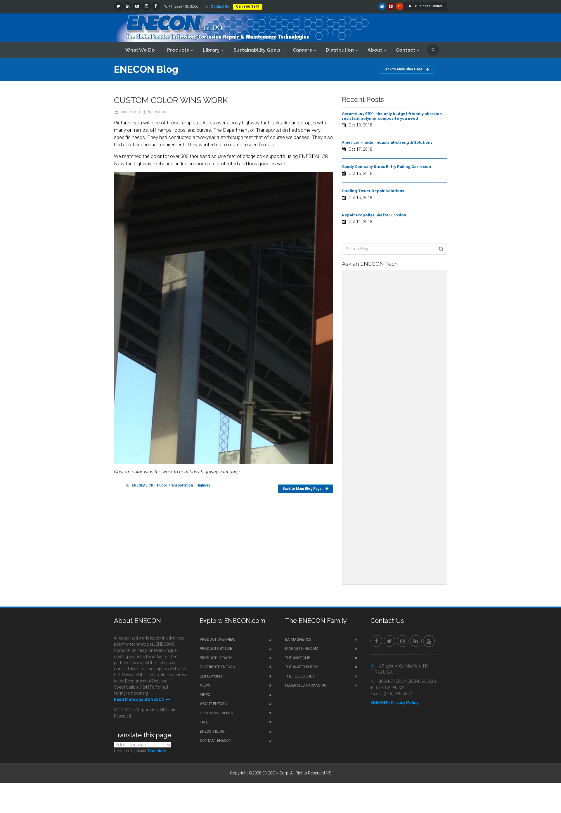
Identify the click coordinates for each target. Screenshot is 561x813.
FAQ (203, 722)
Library (211, 50)
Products (178, 50)
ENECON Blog (212, 731)
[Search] (433, 49)
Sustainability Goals (256, 50)
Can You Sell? (247, 6)
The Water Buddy (301, 667)
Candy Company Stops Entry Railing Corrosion (386, 166)
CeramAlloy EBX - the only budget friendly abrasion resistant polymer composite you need (392, 116)
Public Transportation (174, 485)
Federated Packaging (306, 685)
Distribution (340, 50)
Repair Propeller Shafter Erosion (374, 215)
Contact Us (220, 6)
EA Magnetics (298, 639)
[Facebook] (155, 6)
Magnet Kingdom (301, 648)
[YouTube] (137, 6)
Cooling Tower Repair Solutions (373, 191)
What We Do (140, 50)
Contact (405, 50)
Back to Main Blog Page (403, 69)
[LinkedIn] (127, 6)
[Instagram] (146, 6)
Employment (212, 676)
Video (205, 694)
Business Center (428, 6)
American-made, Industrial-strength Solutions (387, 142)
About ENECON (213, 703)
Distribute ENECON (217, 667)
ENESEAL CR (142, 485)
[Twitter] (118, 6)
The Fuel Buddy (300, 676)
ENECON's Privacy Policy (394, 702)
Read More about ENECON (139, 699)
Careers (302, 50)
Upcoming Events (216, 713)
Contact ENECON (215, 740)
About (375, 50)
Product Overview (218, 639)
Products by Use (216, 648)
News (205, 685)
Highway (202, 485)
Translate (156, 750)
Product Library (216, 658)
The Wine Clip (297, 658)
